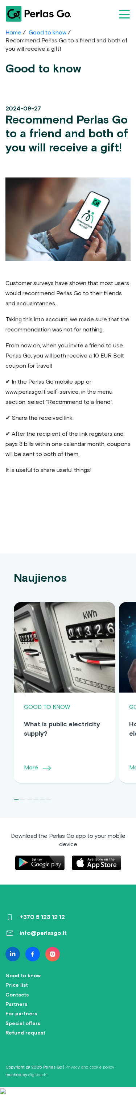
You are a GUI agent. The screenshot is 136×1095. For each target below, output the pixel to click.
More (32, 767)
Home (13, 32)
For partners (21, 1014)
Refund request (25, 1033)
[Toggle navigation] (124, 14)
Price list (16, 985)
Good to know (47, 32)
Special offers (22, 1023)
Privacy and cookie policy (89, 1067)
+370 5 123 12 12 (42, 917)
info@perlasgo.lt (43, 932)
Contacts (17, 995)
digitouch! (38, 1074)
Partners (16, 1004)
